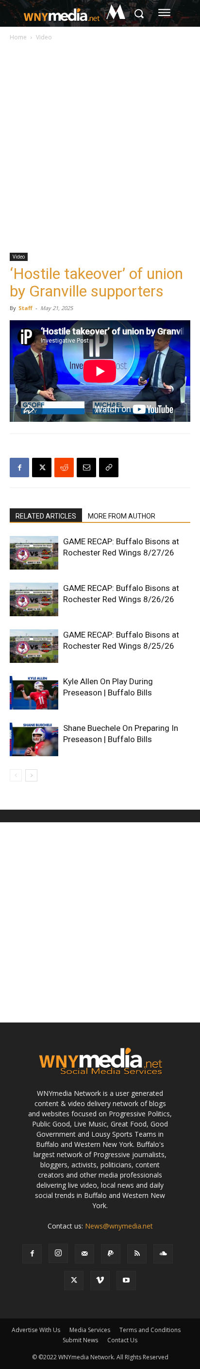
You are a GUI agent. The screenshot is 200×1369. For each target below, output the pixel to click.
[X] (41, 467)
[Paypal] (110, 1254)
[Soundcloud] (163, 1254)
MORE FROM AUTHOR (121, 516)
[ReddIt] (64, 467)
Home (18, 37)
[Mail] (84, 1254)
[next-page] (31, 775)
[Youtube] (126, 1280)
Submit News (80, 1340)
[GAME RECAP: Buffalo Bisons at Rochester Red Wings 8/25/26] (34, 646)
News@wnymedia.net (119, 1225)
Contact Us (122, 1340)
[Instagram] (58, 1253)
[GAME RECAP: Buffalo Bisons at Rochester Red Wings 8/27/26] (34, 553)
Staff (25, 308)
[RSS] (137, 1254)
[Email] (86, 467)
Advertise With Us (36, 1330)
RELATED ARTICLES (46, 516)
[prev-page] (16, 775)
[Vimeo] (100, 1280)
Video (44, 37)
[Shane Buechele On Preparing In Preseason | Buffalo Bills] (34, 739)
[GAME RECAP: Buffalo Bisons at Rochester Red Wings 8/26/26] (34, 599)
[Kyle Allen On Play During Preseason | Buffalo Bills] (34, 693)
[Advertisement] (100, 148)
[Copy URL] (108, 467)
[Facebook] (19, 467)
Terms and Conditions (150, 1330)
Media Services (89, 1330)
